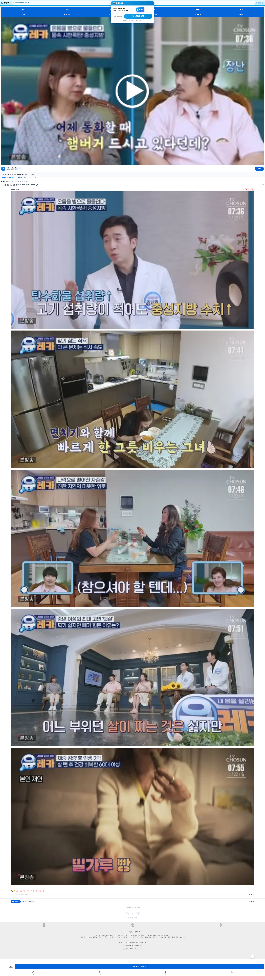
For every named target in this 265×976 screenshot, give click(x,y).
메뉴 (263, 3)
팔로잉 (67, 9)
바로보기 (139, 966)
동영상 (241, 9)
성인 (241, 14)
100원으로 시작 (138, 16)
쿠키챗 (67, 14)
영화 (154, 9)
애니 (24, 14)
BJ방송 (154, 14)
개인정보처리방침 (131, 942)
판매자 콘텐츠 (16, 901)
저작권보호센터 (127, 945)
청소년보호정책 (141, 942)
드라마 (197, 9)
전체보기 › (251, 901)
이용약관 (121, 942)
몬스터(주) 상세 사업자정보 (132, 932)
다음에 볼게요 (118, 16)
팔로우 (31, 901)
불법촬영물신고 (137, 945)
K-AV (198, 14)
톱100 (23, 9)
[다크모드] (258, 3)
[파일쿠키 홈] (6, 3)
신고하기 (250, 189)
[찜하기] (4, 966)
